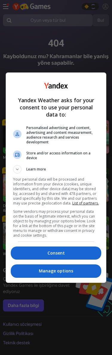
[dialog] (56, 177)
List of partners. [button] (85, 203)
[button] (56, 169)
